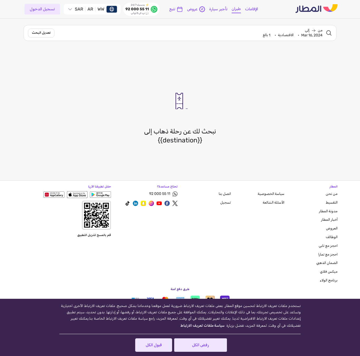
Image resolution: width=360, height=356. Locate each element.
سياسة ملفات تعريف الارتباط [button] (202, 326)
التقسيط (332, 202)
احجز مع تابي (328, 246)
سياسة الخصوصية (271, 194)
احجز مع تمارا (328, 254)
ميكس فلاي (329, 272)
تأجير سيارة (218, 9)
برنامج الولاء (329, 280)
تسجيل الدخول (42, 9)
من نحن (332, 194)
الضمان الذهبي (327, 263)
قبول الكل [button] (154, 345)
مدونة (328, 211)
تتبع (172, 9)
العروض (332, 228)
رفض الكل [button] (200, 345)
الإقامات (251, 9)
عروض (192, 9)
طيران (236, 8)
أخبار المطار (329, 220)
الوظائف (332, 237)
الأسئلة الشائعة (273, 202)
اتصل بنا (225, 194)
